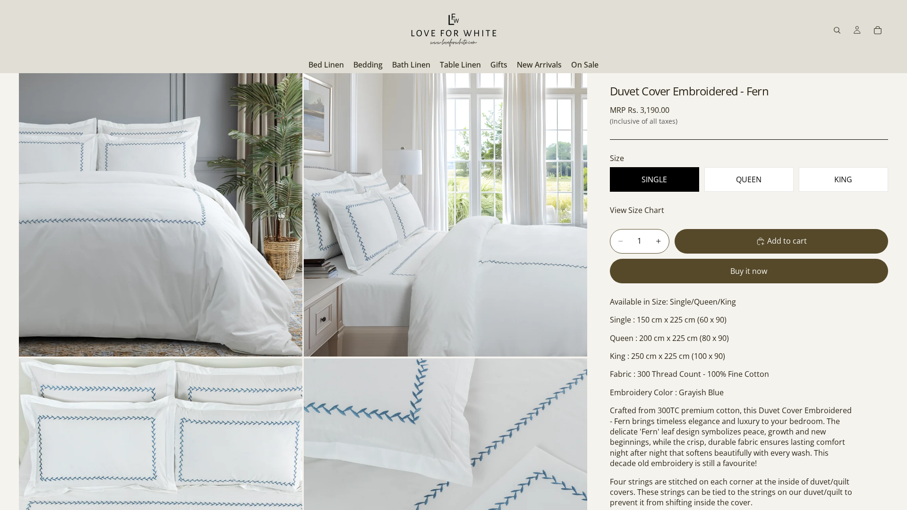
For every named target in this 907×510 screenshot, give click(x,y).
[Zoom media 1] (160, 215)
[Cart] (877, 30)
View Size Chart (637, 210)
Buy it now (748, 271)
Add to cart (787, 241)
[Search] (837, 30)
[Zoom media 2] (445, 215)
